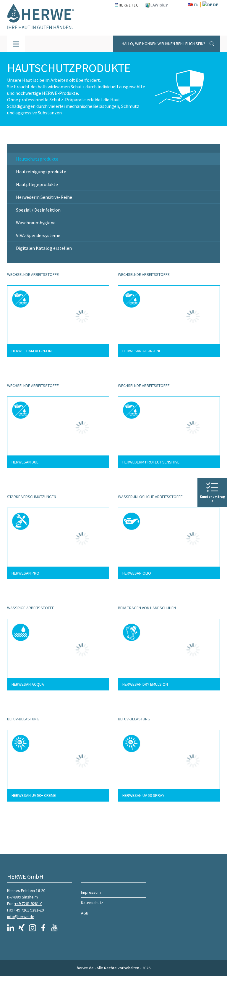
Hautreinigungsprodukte (41, 172)
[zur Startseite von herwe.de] (45, 18)
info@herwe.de (20, 916)
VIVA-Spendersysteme (38, 235)
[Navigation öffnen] (16, 44)
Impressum (91, 892)
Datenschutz (92, 902)
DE (215, 4)
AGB (84, 913)
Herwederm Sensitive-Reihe (44, 197)
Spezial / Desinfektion (38, 210)
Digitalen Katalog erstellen (44, 248)
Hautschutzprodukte (37, 159)
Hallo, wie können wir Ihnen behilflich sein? (163, 43)
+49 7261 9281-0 (28, 903)
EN (196, 4)
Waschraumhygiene (36, 223)
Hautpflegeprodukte (37, 184)
